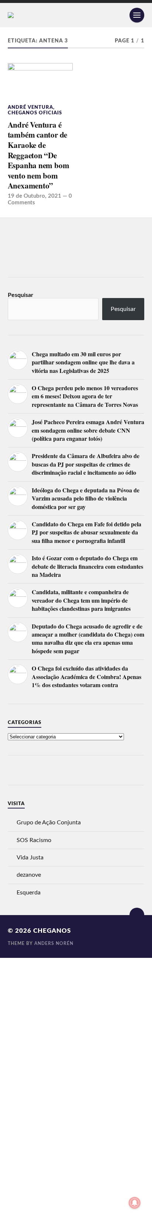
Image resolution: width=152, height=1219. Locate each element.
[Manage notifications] (135, 1203)
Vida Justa (30, 857)
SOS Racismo (34, 840)
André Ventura (30, 107)
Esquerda (29, 893)
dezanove (29, 875)
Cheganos (52, 931)
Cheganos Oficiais (35, 113)
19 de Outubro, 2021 (34, 196)
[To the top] (136, 915)
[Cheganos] (76, 15)
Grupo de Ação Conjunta (49, 822)
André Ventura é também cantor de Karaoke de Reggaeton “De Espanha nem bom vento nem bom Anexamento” (38, 155)
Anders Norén (53, 943)
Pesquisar (20, 295)
